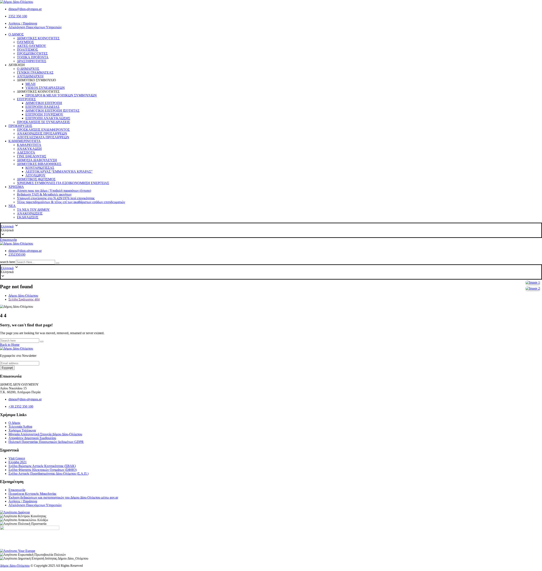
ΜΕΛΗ (30, 84)
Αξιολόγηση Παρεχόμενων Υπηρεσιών (35, 27)
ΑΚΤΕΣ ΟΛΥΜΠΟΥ (31, 46)
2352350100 (16, 254)
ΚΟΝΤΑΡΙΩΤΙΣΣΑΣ (39, 168)
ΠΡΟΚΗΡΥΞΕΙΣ (20, 126)
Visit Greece (16, 458)
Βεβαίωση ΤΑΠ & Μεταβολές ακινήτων (44, 194)
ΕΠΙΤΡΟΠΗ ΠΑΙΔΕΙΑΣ (42, 107)
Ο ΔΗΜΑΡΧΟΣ (28, 68)
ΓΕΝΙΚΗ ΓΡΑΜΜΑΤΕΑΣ (35, 72)
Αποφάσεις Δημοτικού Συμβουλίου (32, 438)
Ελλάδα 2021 (17, 462)
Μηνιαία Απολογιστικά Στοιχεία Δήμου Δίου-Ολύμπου (45, 434)
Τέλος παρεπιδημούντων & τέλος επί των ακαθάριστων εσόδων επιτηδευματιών (71, 202)
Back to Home (9, 344)
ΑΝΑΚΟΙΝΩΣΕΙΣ (30, 213)
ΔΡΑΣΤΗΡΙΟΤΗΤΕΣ (31, 61)
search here (7, 262)
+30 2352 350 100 (20, 406)
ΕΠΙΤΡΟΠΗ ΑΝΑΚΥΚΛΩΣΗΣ (47, 118)
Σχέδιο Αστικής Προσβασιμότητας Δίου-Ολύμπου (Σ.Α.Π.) (48, 473)
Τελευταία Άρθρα (20, 426)
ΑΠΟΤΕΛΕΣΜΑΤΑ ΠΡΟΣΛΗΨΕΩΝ (43, 137)
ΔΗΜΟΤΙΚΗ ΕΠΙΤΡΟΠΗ (43, 103)
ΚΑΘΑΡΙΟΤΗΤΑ (29, 145)
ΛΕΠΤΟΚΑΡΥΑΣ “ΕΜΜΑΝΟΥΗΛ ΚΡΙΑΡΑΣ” (59, 171)
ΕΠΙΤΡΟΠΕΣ (26, 99)
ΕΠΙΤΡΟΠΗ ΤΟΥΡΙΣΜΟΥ (44, 114)
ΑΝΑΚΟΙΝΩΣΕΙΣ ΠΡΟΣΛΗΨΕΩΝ (42, 133)
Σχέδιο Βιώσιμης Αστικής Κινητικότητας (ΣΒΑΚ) (42, 466)
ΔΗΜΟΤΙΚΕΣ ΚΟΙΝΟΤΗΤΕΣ (38, 38)
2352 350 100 (17, 16)
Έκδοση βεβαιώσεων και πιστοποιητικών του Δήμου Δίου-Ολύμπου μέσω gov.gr (63, 497)
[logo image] (16, 243)
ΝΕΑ (12, 206)
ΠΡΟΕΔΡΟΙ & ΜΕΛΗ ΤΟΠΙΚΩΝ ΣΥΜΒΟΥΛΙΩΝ (61, 95)
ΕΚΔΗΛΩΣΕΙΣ (27, 217)
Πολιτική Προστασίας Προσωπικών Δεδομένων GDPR (46, 442)
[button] (271, 230)
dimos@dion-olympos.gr (25, 9)
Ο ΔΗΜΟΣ (16, 34)
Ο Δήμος (14, 423)
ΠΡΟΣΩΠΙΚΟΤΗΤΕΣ (32, 53)
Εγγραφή (7, 367)
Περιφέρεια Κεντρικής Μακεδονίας (32, 493)
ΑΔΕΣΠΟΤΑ (26, 152)
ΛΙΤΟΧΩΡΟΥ (35, 175)
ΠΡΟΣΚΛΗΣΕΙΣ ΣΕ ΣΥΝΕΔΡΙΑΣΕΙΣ (43, 122)
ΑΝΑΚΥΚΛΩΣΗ (29, 148)
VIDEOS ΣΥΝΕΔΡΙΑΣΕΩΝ (45, 88)
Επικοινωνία (8, 239)
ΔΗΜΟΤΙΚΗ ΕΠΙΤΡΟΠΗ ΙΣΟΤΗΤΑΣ (52, 110)
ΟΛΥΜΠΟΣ (25, 42)
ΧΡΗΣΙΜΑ (16, 187)
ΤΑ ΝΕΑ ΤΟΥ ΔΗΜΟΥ (33, 209)
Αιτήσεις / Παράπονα (22, 23)
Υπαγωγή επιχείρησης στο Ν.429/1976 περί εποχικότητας (56, 198)
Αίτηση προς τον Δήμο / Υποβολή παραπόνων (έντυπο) (54, 190)
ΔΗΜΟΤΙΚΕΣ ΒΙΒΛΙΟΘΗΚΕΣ (39, 164)
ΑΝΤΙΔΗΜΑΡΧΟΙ (30, 76)
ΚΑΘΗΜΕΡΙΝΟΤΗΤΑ (24, 141)
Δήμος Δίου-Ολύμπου (15, 565)
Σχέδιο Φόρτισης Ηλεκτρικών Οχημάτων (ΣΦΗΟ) (42, 470)
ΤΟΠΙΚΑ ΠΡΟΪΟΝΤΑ (32, 57)
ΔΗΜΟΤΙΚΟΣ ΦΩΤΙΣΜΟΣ (36, 179)
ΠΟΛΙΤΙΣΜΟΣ (27, 49)
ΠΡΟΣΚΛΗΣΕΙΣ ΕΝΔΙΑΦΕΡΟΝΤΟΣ (43, 129)
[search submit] (57, 263)
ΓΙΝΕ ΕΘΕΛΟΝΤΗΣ (31, 156)
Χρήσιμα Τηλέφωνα (22, 430)
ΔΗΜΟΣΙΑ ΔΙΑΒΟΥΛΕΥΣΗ (37, 160)
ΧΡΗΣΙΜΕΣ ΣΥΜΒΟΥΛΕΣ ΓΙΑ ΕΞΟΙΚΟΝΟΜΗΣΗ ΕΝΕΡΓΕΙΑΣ (63, 183)
